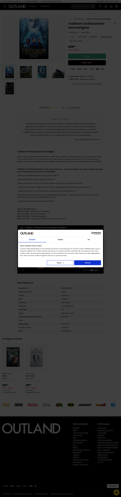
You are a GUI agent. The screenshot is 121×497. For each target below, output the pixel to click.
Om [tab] (89, 239)
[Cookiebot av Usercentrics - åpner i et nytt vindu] (92, 233)
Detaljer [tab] (60, 239)
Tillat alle (87, 262)
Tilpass (59, 262)
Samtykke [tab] (32, 239)
